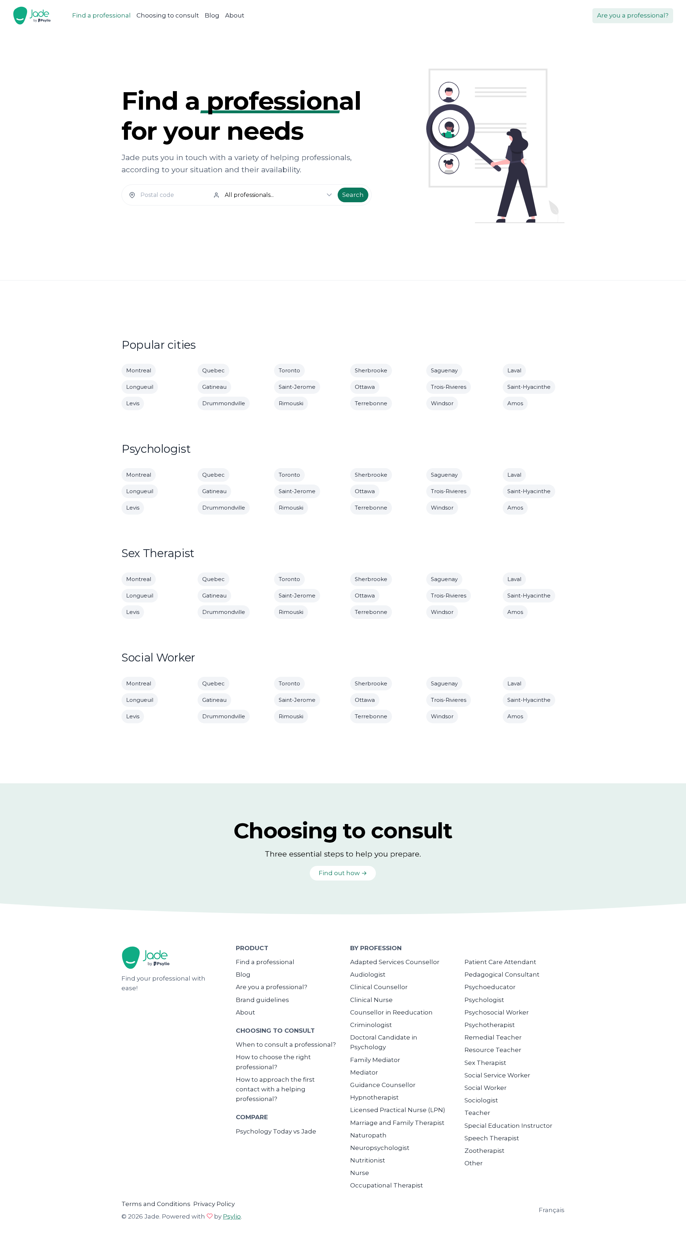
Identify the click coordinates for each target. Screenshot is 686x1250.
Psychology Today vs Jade (276, 1131)
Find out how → (343, 873)
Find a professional (101, 15)
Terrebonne (371, 403)
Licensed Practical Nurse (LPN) (397, 1109)
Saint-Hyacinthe (529, 386)
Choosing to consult (167, 15)
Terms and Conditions (155, 1203)
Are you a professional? (632, 15)
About (234, 15)
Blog (212, 15)
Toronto (289, 370)
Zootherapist (484, 1150)
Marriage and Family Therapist (397, 1122)
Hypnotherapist (374, 1097)
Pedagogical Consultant (502, 974)
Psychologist (484, 999)
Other (473, 1163)
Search (353, 194)
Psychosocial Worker (496, 1012)
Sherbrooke (371, 370)
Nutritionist (367, 1160)
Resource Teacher (492, 1049)
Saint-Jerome (297, 386)
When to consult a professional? (286, 1044)
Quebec (213, 370)
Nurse (359, 1172)
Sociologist (481, 1100)
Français (552, 1210)
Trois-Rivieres (448, 386)
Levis (132, 403)
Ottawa (365, 386)
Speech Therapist (491, 1138)
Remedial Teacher (493, 1037)
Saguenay (444, 370)
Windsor (442, 403)
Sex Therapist (485, 1062)
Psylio (232, 1216)
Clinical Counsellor (379, 987)
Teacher (477, 1112)
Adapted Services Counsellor (394, 962)
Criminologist (371, 1024)
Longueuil (139, 386)
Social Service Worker (497, 1075)
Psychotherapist (489, 1024)
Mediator (364, 1072)
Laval (514, 370)
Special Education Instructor (508, 1125)
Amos (515, 403)
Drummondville (223, 403)
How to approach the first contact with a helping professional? (275, 1089)
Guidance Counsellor (383, 1084)
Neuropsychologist (379, 1147)
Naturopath (368, 1135)
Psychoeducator (490, 987)
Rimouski (291, 403)
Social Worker (485, 1087)
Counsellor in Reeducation (391, 1012)
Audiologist (368, 974)
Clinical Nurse (371, 999)
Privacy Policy (214, 1203)
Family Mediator (375, 1059)
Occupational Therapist (386, 1185)
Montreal (138, 370)
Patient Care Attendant (500, 962)
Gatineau (214, 386)
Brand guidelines (262, 999)
